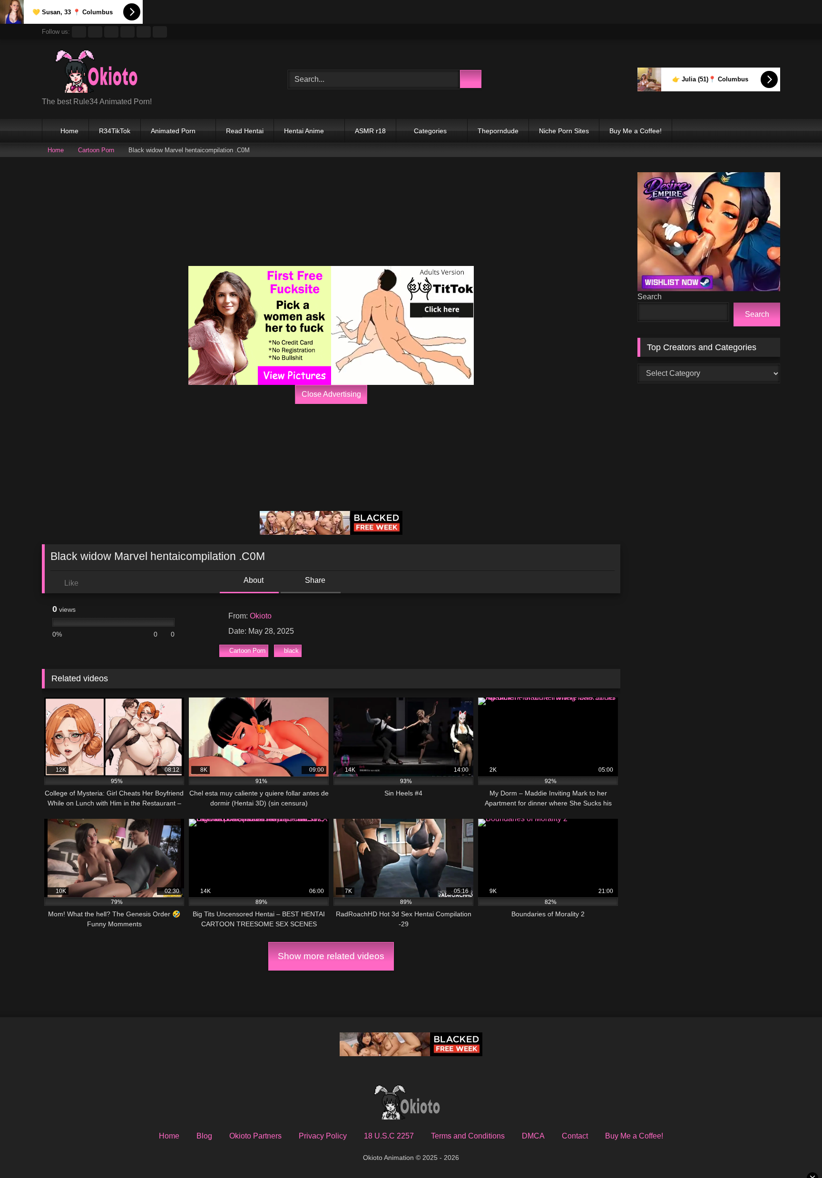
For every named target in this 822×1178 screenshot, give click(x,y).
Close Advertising (331, 394)
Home (69, 131)
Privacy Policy (323, 1136)
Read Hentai (245, 131)
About (253, 580)
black (291, 650)
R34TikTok (114, 131)
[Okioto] (101, 72)
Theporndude (498, 131)
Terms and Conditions (468, 1136)
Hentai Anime (304, 131)
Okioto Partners (255, 1136)
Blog (204, 1136)
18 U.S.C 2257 (389, 1136)
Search (649, 297)
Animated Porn (173, 131)
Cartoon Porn (96, 150)
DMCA (533, 1136)
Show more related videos (331, 956)
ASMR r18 (370, 131)
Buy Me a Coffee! (635, 131)
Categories (430, 131)
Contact (575, 1136)
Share (314, 580)
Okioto (261, 616)
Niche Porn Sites (564, 131)
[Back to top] (793, 1149)
